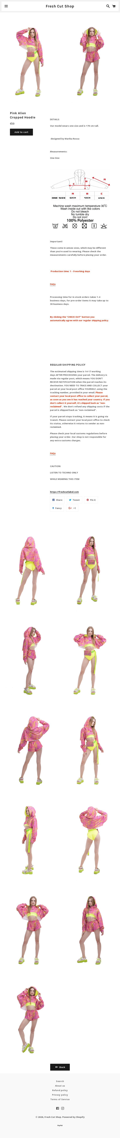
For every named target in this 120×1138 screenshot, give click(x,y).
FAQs (53, 284)
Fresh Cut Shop (60, 6)
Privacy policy (60, 1095)
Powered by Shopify (73, 1116)
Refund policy (60, 1090)
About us (60, 1085)
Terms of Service (60, 1099)
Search (60, 1081)
